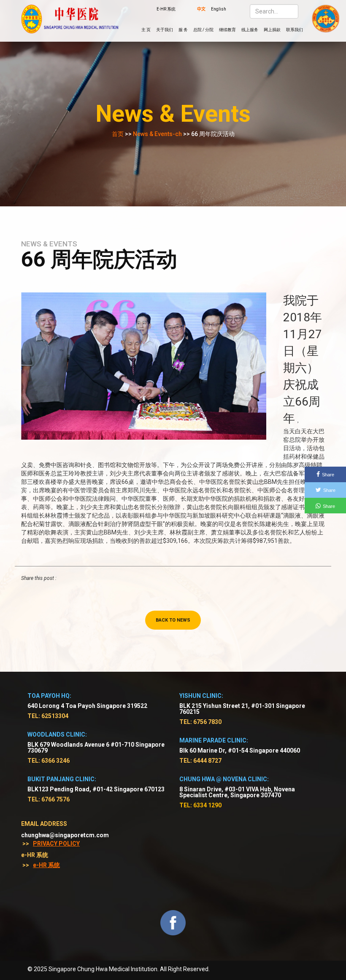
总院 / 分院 (203, 29)
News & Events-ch (157, 134)
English (218, 9)
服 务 (183, 29)
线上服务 (249, 29)
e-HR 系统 (46, 865)
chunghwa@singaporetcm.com (65, 835)
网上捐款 (272, 29)
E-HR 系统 (166, 9)
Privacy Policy (56, 843)
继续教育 (227, 29)
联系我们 (294, 29)
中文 (201, 9)
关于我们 (164, 29)
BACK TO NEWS (173, 620)
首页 (118, 134)
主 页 (146, 29)
